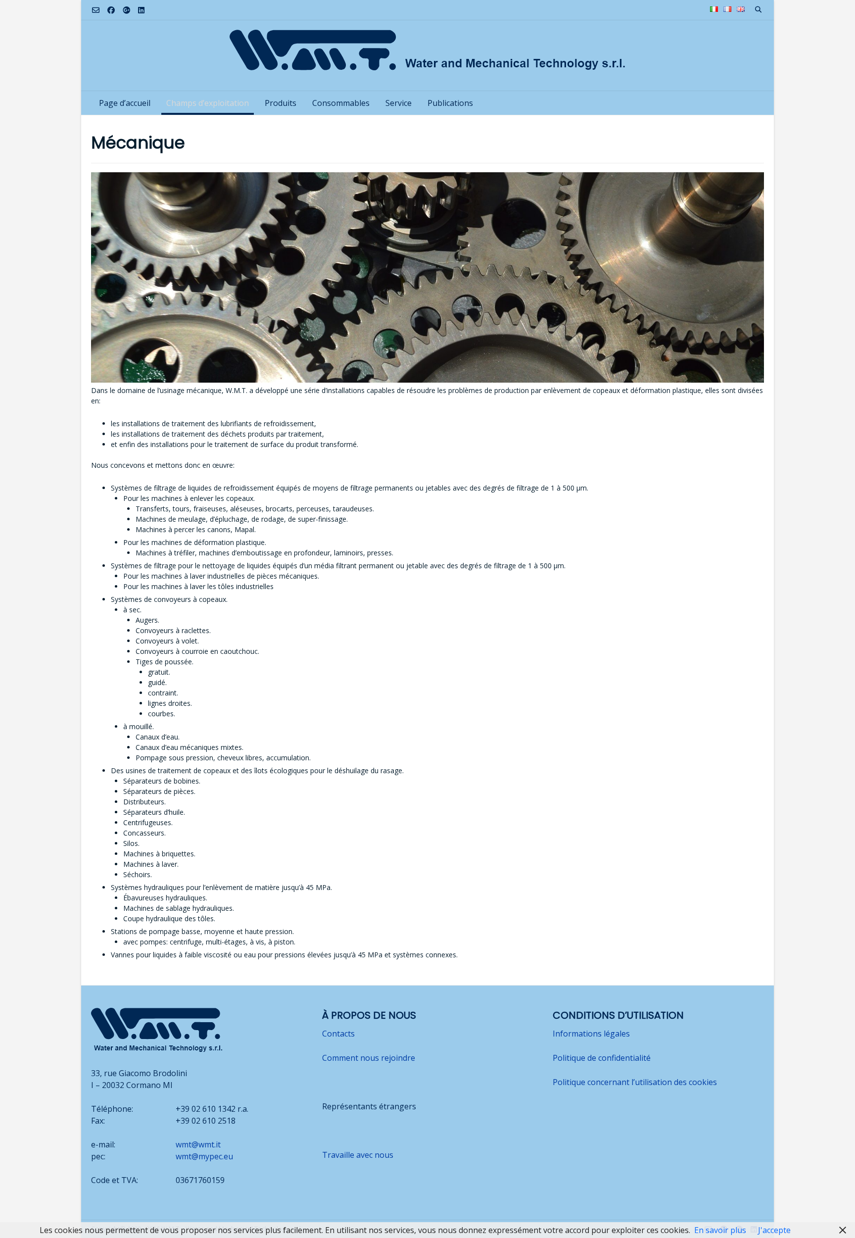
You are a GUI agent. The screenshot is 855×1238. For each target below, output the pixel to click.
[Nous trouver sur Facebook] (111, 10)
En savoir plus (720, 1230)
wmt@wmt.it (198, 1144)
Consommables (341, 103)
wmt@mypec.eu (204, 1156)
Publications (450, 103)
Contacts (338, 1033)
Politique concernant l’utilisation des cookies (635, 1082)
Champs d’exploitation (207, 103)
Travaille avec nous (357, 1154)
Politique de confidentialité (602, 1057)
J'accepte (774, 1230)
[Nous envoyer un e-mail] (95, 10)
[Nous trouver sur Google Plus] (126, 10)
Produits (280, 103)
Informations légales (591, 1033)
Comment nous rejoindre (368, 1057)
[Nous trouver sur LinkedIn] (141, 10)
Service (398, 103)
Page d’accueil (124, 103)
